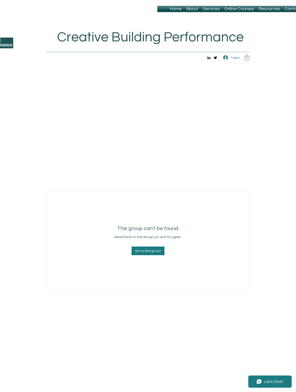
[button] (246, 57)
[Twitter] (215, 58)
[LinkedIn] (209, 58)
